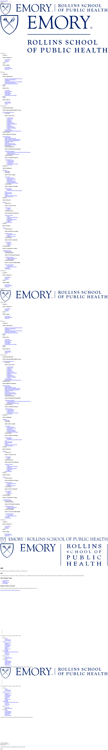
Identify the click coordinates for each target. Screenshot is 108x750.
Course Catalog (10, 162)
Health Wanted (7, 92)
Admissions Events (8, 192)
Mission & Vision (8, 642)
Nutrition (8, 221)
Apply (4, 62)
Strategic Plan (7, 645)
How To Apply (7, 67)
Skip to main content (4, 0)
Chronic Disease (10, 117)
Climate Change (10, 118)
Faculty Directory (8, 660)
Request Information (8, 68)
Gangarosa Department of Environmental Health (13, 81)
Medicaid (9, 124)
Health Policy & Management (10, 82)
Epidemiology (7, 80)
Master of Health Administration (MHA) (12, 140)
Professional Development (9, 146)
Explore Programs (8, 137)
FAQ (6, 191)
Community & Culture (6, 246)
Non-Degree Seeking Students (12, 432)
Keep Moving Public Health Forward (11, 651)
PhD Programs (9, 179)
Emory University (8, 715)
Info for (4, 97)
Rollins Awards (7, 648)
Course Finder (9, 164)
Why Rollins (7, 171)
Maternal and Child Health (12, 123)
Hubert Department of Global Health (11, 83)
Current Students (8, 101)
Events (4, 96)
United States (9, 244)
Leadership (7, 643)
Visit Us (6, 194)
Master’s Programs (10, 177)
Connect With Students (9, 196)
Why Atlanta (7, 267)
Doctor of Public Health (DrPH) (10, 144)
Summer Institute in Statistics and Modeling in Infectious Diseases (19, 152)
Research (4, 197)
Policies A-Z (7, 663)
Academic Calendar (10, 160)
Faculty (4, 84)
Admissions (5, 170)
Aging (8, 216)
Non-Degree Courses (11, 153)
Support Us (5, 55)
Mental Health (9, 125)
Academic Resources (8, 155)
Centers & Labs (7, 203)
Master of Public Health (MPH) (10, 138)
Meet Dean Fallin (8, 644)
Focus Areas (7, 113)
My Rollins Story (8, 268)
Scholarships (9, 189)
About (4, 641)
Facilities (6, 649)
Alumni (6, 103)
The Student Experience (9, 252)
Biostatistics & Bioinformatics (10, 79)
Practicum (9, 235)
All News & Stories (8, 91)
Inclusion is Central (8, 251)
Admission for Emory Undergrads (11, 195)
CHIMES (9, 208)
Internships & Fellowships (11, 266)
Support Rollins (8, 59)
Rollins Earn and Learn (11, 236)
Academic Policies (10, 161)
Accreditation (7, 646)
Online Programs (8, 145)
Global (8, 245)
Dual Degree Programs (9, 141)
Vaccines (8, 128)
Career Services (10, 265)
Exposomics (9, 218)
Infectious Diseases (10, 122)
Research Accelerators (9, 210)
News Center (7, 90)
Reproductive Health (11, 126)
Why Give (7, 652)
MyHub (6, 659)
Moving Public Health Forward (8, 107)
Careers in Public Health (9, 260)
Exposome (9, 119)
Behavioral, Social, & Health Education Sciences (13, 78)
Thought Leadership (8, 379)
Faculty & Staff (7, 102)
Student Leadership (10, 259)
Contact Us (7, 60)
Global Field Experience (11, 234)
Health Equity (9, 120)
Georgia (8, 243)
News (4, 85)
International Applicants (11, 431)
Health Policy (9, 121)
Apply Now (7, 69)
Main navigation (3, 105)
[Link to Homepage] (54, 28)
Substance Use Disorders (11, 127)
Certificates (7, 142)
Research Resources (8, 222)
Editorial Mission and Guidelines (11, 95)
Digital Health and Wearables (12, 217)
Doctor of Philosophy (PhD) (10, 143)
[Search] (0, 71)
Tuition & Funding (8, 184)
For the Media (7, 94)
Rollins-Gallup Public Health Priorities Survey (13, 380)
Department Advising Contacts (12, 163)
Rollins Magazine (8, 93)
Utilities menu (2, 53)
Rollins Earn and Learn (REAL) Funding (14, 190)
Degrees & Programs (6, 132)
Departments (5, 74)
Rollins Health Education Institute (13, 154)
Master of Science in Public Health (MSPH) (13, 139)
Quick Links (2, 72)
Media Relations (8, 662)
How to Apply (7, 172)
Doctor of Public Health (11, 178)
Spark (8, 209)
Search (1, 288)
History (6, 647)
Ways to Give (7, 653)
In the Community (8, 237)
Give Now (7, 61)
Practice (4, 223)
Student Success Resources (12, 258)
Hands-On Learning (8, 233)
